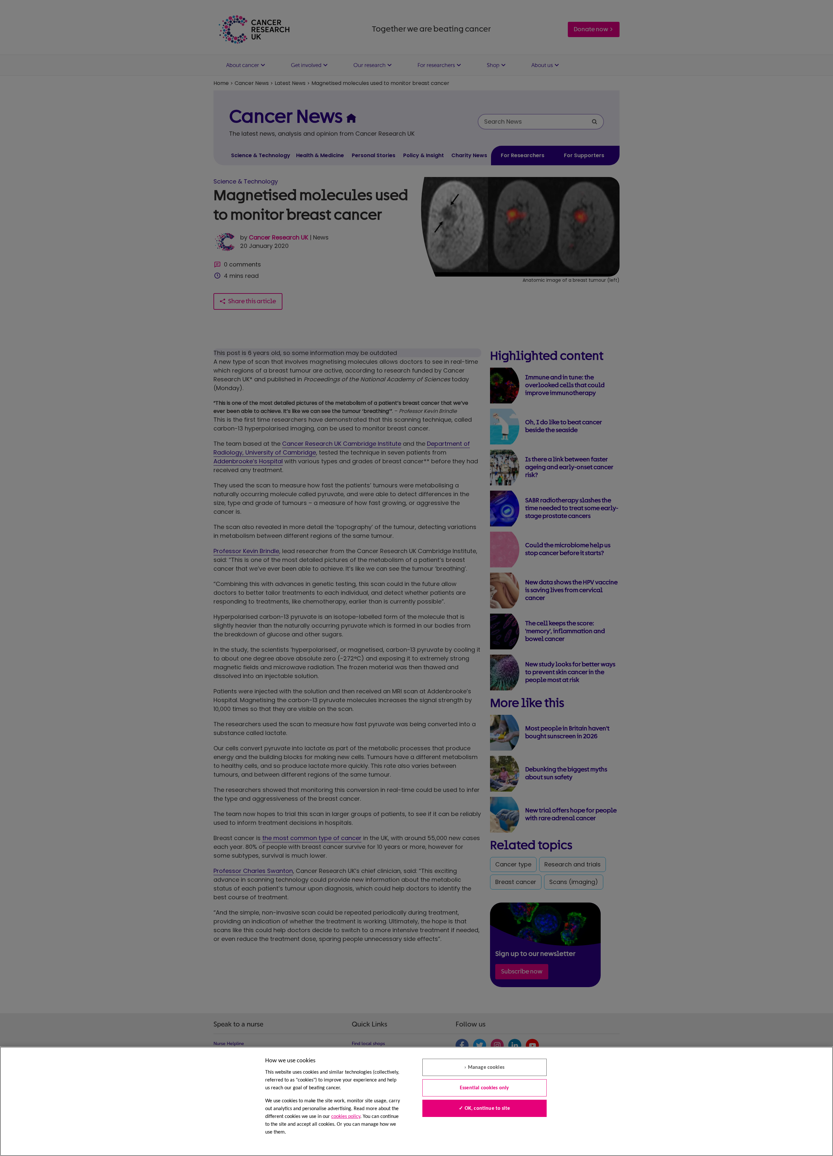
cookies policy (345, 1116)
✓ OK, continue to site (484, 1108)
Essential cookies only (484, 1088)
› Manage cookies (484, 1067)
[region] (416, 1101)
